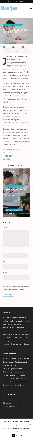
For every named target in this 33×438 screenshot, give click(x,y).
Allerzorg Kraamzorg (16, 1)
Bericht (5, 227)
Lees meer (19, 435)
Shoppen (9, 210)
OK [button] (13, 435)
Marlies (9, 37)
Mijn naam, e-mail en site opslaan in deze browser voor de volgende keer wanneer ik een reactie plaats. (16, 288)
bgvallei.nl (6, 159)
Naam (4, 250)
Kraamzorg (7, 25)
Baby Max (9, 214)
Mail (4, 261)
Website (5, 272)
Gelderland (17, 25)
